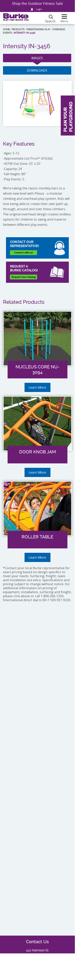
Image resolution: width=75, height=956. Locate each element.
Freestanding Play (38, 29)
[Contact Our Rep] (37, 247)
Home (6, 29)
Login (39, 9)
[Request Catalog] (37, 272)
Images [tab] (37, 58)
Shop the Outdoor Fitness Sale (37, 3)
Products (18, 29)
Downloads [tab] (37, 70)
